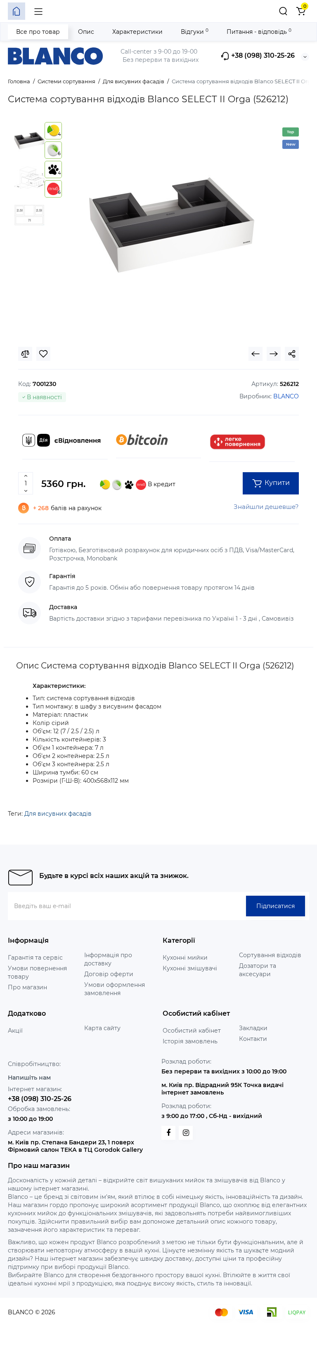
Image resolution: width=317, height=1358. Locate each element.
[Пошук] (283, 11)
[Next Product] (274, 354)
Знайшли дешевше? (266, 507)
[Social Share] (292, 354)
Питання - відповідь (259, 31)
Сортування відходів (270, 955)
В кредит (160, 484)
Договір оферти (108, 974)
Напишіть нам (29, 1077)
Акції (15, 1030)
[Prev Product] (255, 354)
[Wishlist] (43, 354)
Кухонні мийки (185, 957)
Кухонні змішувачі (190, 968)
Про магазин (27, 987)
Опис (86, 31)
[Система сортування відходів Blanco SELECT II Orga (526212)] (171, 225)
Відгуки (194, 31)
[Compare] (25, 354)
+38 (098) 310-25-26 (262, 56)
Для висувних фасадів (58, 813)
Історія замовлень (190, 1041)
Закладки (253, 1028)
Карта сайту (102, 1028)
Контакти (253, 1039)
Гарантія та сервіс (35, 957)
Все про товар (38, 31)
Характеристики (137, 31)
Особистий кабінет (192, 1030)
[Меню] (38, 11)
